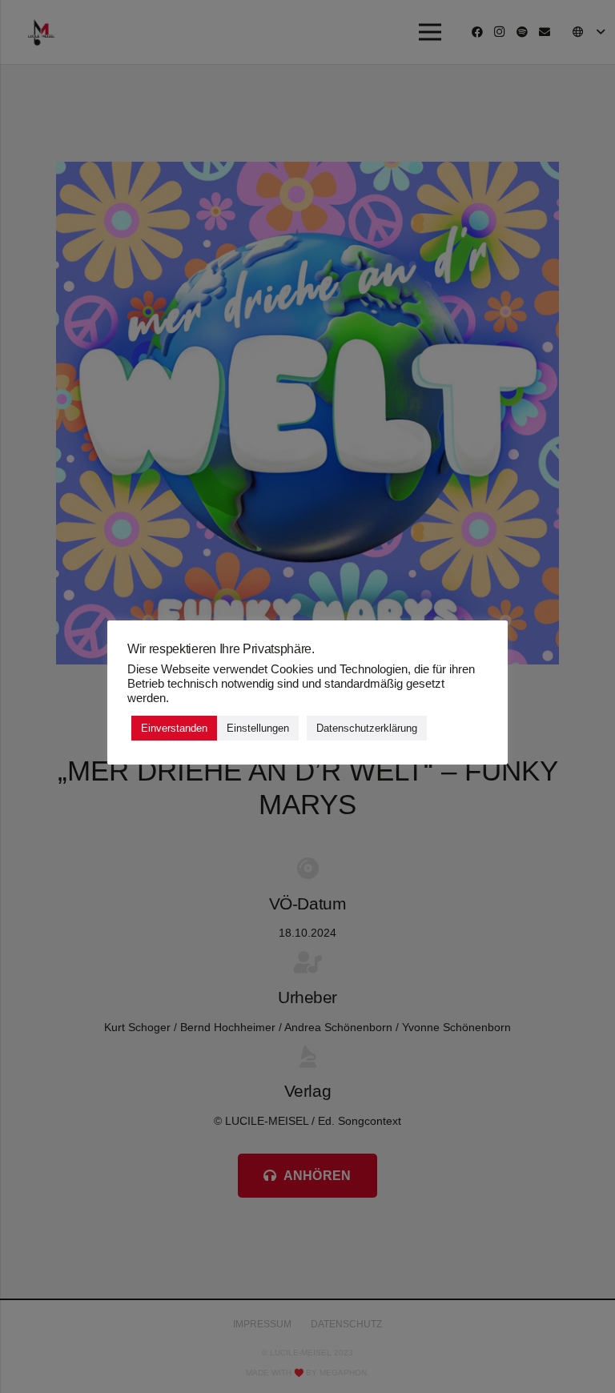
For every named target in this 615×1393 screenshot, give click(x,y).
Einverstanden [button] (174, 728)
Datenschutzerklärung (366, 728)
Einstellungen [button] (258, 728)
